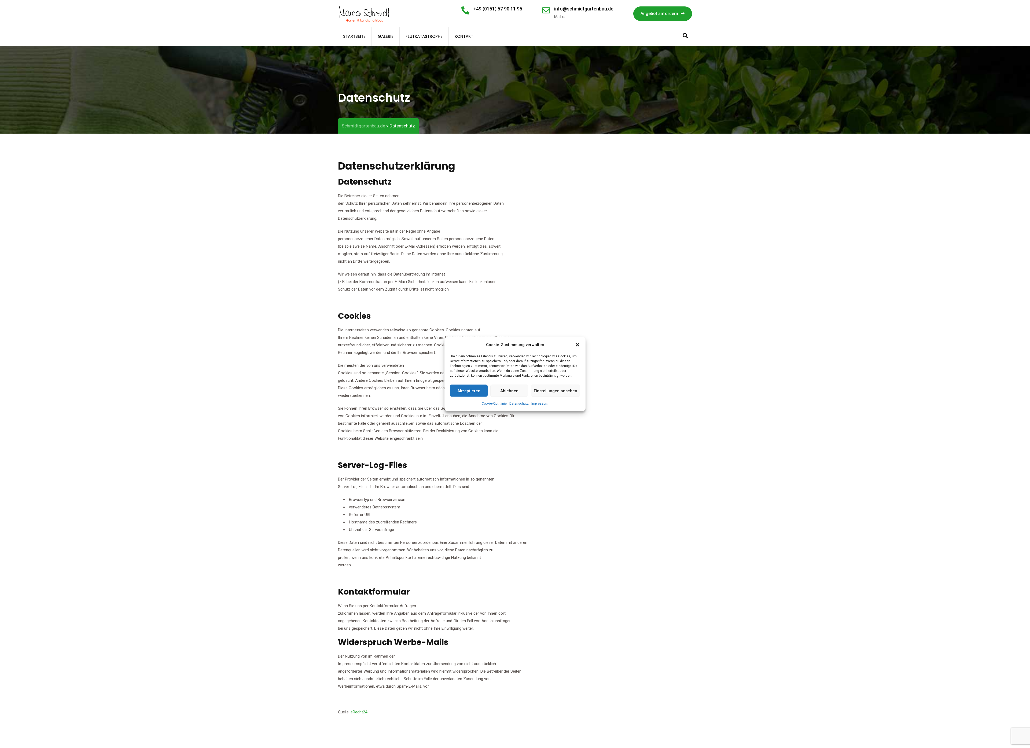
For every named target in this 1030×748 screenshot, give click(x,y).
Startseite (354, 36)
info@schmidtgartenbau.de (583, 9)
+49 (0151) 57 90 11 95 (497, 9)
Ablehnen (509, 390)
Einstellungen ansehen (555, 390)
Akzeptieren (468, 390)
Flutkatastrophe (424, 36)
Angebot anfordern (659, 13)
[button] (577, 344)
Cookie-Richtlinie (494, 403)
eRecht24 (359, 712)
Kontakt (464, 36)
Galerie (385, 36)
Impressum (539, 403)
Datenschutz (519, 403)
